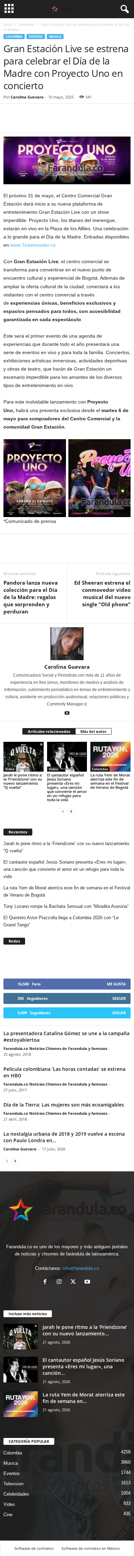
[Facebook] (10, 122)
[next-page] (71, 811)
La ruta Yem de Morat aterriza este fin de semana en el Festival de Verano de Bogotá (110, 781)
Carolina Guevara (27, 97)
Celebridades (16, 1494)
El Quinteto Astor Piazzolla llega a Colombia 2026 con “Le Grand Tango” (61, 921)
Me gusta (116, 983)
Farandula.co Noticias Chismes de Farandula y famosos (55, 1048)
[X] (75, 1282)
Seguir (119, 998)
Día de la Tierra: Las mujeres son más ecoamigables (63, 1104)
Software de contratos (34, 1548)
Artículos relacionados (49, 731)
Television (13, 1483)
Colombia (26, 24)
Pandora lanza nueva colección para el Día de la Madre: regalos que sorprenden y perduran (30, 597)
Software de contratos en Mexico (91, 1548)
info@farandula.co (81, 1268)
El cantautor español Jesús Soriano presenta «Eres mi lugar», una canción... (83, 1366)
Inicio (7, 24)
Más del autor (93, 731)
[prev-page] (62, 811)
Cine (7, 1514)
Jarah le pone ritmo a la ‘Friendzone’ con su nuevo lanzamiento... (85, 1330)
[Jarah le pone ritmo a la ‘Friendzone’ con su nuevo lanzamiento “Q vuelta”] (23, 757)
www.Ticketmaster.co (33, 245)
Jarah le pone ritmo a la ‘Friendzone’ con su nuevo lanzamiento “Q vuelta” (22, 781)
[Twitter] (26, 122)
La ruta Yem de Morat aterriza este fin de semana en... (84, 1397)
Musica (55, 36)
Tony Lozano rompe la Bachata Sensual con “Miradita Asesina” (66, 906)
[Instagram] (61, 1282)
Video (9, 769)
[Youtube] (67, 713)
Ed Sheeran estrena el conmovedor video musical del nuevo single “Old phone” (102, 593)
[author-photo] (67, 643)
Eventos (36, 36)
